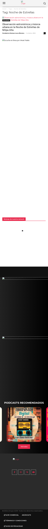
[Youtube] (33, 472)
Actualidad (6, 20)
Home (4, 9)
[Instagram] (20, 472)
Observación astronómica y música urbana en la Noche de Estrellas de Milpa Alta (21, 27)
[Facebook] (14, 472)
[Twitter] (27, 472)
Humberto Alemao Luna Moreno (13, 33)
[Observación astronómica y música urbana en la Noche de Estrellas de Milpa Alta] (24, 18)
